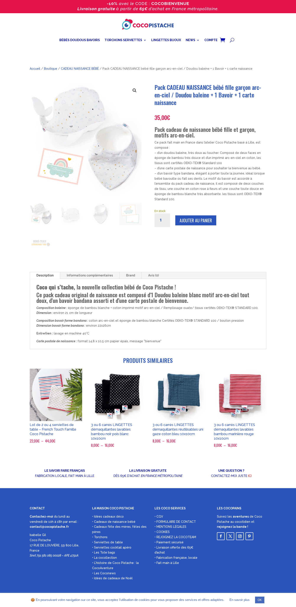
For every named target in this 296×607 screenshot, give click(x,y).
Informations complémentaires (90, 275)
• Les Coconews (104, 573)
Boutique (50, 68)
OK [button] (260, 600)
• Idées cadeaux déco (108, 516)
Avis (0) (153, 275)
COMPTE (211, 40)
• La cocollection (104, 557)
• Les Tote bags (103, 552)
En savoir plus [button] (239, 600)
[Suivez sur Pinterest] (249, 536)
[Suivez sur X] (230, 536)
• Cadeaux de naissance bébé (113, 521)
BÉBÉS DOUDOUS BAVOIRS (79, 40)
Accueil (35, 68)
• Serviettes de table (107, 542)
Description (45, 275)
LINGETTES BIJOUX (166, 40)
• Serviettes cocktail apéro (111, 547)
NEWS (190, 40)
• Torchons (99, 537)
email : (73, 521)
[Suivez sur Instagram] (240, 536)
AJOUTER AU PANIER (196, 220)
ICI (250, 476)
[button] (134, 90)
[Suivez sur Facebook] (221, 536)
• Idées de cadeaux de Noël (112, 578)
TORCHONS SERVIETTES (123, 40)
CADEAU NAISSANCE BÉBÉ (80, 68)
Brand (130, 275)
